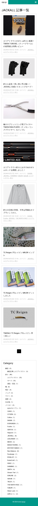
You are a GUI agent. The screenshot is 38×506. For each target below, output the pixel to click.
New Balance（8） (13, 451)
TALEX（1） (11, 482)
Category (8, 363)
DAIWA (29, 173)
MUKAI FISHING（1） (14, 445)
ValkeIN (20, 176)
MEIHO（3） (11, 442)
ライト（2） (9, 396)
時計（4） (8, 390)
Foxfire (5, 218)
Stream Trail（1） (13, 472)
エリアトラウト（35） (15, 377)
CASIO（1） (11, 411)
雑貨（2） (8, 399)
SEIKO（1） (11, 463)
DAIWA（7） (11, 420)
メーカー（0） (10, 405)
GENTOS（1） (12, 430)
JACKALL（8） (12, 436)
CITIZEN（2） (12, 414)
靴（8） (8, 387)
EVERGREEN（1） (13, 423)
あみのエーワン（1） (14, 408)
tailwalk (25, 176)
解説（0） (8, 368)
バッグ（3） (9, 393)
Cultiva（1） (11, 417)
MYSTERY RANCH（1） (15, 448)
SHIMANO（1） (12, 466)
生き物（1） (9, 402)
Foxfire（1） (11, 426)
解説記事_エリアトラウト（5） (18, 371)
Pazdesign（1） (12, 454)
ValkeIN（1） (11, 488)
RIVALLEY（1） (12, 457)
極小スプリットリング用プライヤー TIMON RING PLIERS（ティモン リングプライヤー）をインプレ (18, 127)
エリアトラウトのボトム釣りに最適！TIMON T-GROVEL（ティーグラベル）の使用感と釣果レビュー (18, 43)
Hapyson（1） (12, 433)
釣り (16, 52)
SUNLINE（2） (12, 475)
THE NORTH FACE (22, 218)
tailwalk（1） (11, 479)
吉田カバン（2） (13, 494)
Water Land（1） (13, 491)
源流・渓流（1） (13, 384)
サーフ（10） (12, 381)
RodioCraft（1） (13, 460)
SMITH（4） (11, 469)
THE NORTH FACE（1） (15, 485)
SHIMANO (13, 176)
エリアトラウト (8, 52)
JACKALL (30, 50)
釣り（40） (9, 374)
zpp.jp (4, 2)
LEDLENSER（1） (13, 439)
